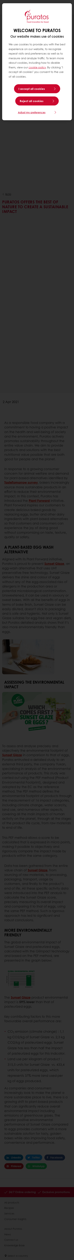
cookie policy (37, 67)
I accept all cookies (31, 89)
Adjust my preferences (31, 112)
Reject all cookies (31, 101)
